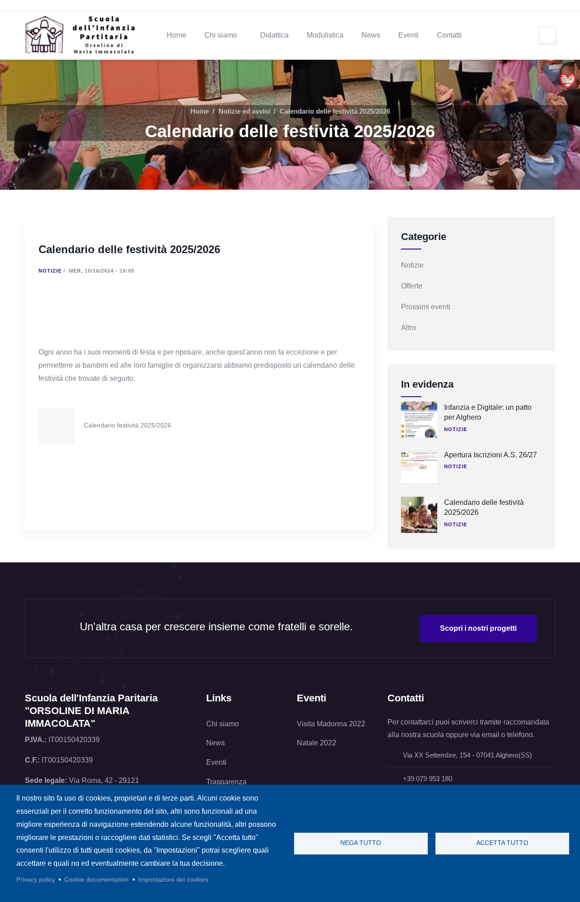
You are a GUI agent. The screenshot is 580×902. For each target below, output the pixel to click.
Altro (408, 327)
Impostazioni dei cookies (173, 879)
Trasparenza (226, 782)
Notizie (50, 270)
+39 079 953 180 (426, 778)
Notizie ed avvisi (244, 111)
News (215, 743)
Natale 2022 (316, 743)
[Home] (84, 35)
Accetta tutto (502, 843)
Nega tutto (360, 843)
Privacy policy (35, 879)
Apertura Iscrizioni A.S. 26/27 (490, 455)
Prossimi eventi (425, 307)
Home (199, 111)
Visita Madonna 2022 (331, 724)
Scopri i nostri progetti (478, 628)
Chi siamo (222, 724)
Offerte (411, 286)
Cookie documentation (96, 879)
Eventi (216, 762)
